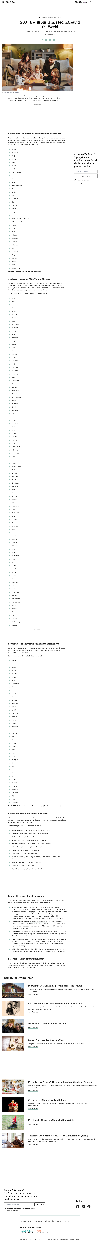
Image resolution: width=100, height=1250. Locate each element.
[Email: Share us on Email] (54, 40)
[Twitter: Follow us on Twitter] (83, 1206)
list (35, 138)
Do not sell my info (54, 1239)
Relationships (45, 17)
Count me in (86, 176)
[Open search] (91, 2)
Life (39, 17)
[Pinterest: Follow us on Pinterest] (88, 1206)
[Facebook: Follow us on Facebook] (77, 1206)
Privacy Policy (64, 1239)
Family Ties (53, 17)
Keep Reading (33, 994)
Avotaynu (25, 907)
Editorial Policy (50, 1221)
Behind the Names (39, 949)
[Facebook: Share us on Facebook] (42, 40)
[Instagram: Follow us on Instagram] (94, 1206)
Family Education (52, 140)
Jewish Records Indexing (38, 921)
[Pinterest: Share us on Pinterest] (50, 40)
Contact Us (68, 1221)
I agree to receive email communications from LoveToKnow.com (83, 182)
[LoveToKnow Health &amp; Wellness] (26, 1231)
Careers (59, 1221)
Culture (60, 17)
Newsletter (38, 1221)
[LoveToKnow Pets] (43, 1231)
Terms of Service (74, 1239)
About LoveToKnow (26, 1221)
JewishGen (27, 931)
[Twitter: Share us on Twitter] (46, 40)
